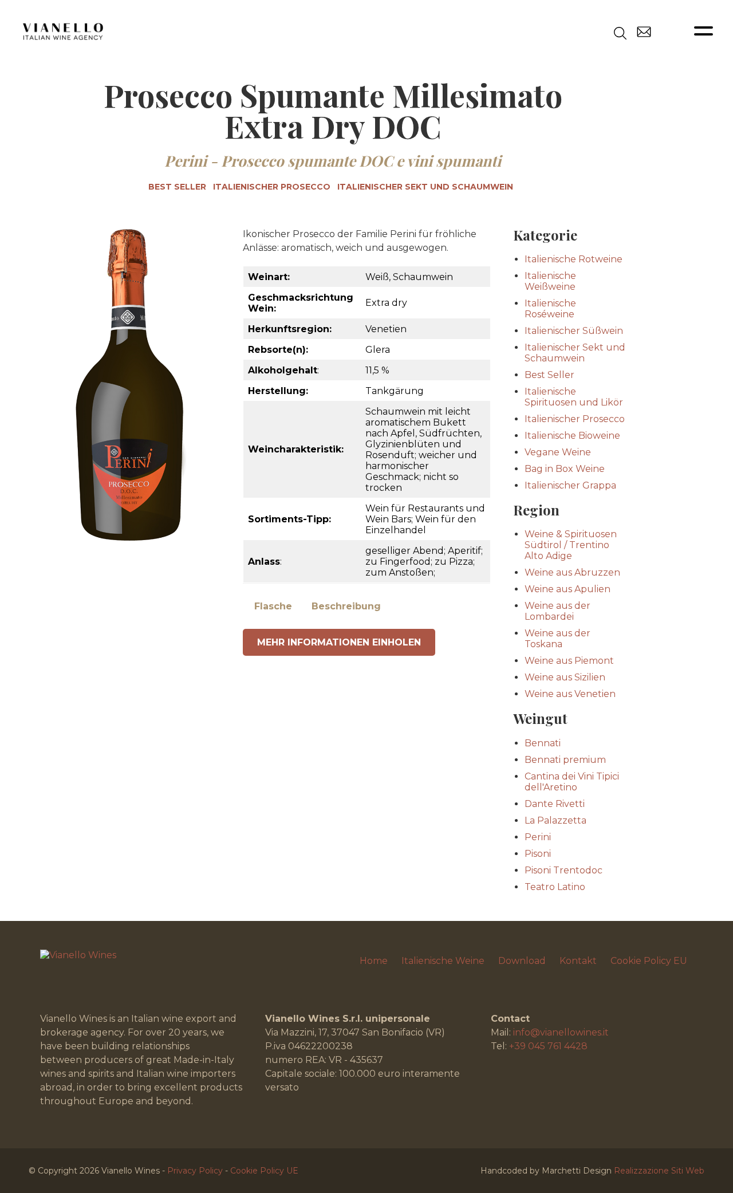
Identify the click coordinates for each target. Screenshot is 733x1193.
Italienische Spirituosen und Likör (574, 397)
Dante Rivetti (555, 803)
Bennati (543, 743)
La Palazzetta (555, 820)
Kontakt (578, 960)
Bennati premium (565, 759)
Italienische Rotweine (573, 259)
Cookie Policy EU (648, 960)
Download (522, 960)
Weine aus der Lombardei (557, 611)
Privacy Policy (195, 1171)
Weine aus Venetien (570, 693)
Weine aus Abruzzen (572, 572)
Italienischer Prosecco (271, 187)
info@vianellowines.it (561, 1032)
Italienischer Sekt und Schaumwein (425, 187)
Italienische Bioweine (572, 435)
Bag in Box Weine (565, 468)
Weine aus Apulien (567, 589)
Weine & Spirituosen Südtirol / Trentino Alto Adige (571, 545)
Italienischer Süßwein (574, 330)
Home (374, 960)
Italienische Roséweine (550, 309)
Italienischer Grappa (570, 485)
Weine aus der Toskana (557, 638)
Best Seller (177, 187)
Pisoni (538, 853)
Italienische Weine (442, 960)
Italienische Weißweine (550, 281)
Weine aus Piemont (569, 660)
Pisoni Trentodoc (563, 870)
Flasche (273, 606)
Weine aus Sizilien (565, 677)
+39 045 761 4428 (548, 1046)
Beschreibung (346, 606)
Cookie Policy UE (264, 1171)
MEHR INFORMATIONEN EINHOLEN (339, 642)
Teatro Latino (555, 886)
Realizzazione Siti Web (659, 1171)
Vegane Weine (558, 452)
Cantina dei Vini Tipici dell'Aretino (572, 782)
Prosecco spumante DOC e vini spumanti (361, 161)
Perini (185, 161)
